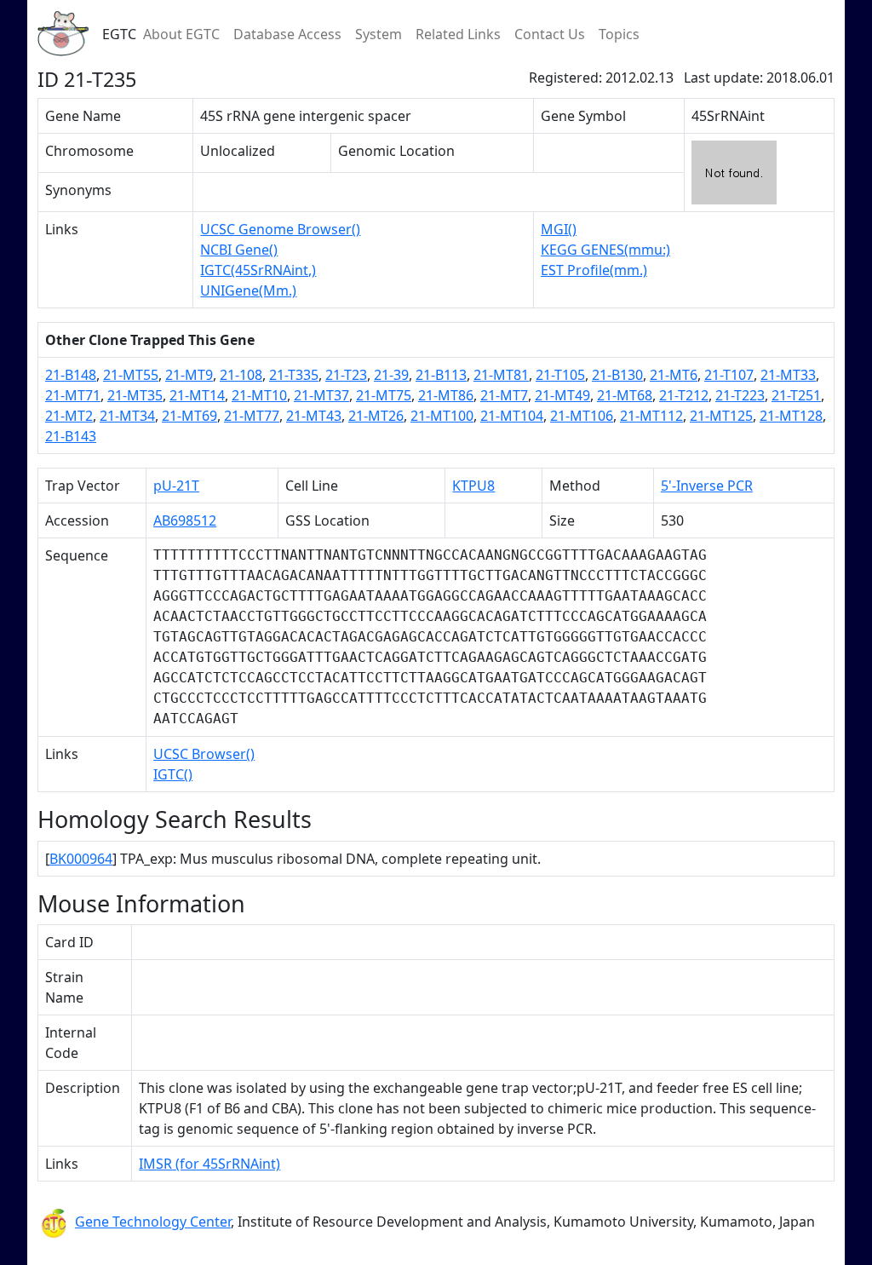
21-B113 (441, 374)
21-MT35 (135, 395)
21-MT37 (321, 395)
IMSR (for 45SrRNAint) (209, 1163)
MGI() (559, 229)
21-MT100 (441, 415)
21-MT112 (651, 415)
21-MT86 (445, 395)
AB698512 (184, 520)
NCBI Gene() (239, 249)
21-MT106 (581, 415)
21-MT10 (259, 395)
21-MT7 (504, 395)
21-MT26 (376, 415)
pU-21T (176, 485)
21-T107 (729, 374)
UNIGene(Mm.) (248, 290)
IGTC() (172, 774)
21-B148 (70, 374)
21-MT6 (673, 374)
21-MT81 (501, 374)
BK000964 (80, 858)
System (378, 34)
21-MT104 (511, 415)
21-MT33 (788, 374)
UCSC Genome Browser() (280, 229)
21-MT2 (69, 415)
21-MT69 (189, 415)
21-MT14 (197, 395)
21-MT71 (72, 395)
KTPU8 (473, 485)
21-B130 (617, 374)
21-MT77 (251, 415)
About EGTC (181, 34)
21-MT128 (791, 415)
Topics (619, 34)
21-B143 (70, 436)
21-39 (391, 374)
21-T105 (560, 374)
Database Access (287, 34)
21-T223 (740, 395)
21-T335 (293, 374)
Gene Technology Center (153, 1221)
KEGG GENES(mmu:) (605, 249)
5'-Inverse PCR (707, 485)
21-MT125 (721, 415)
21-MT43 (313, 415)
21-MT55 (130, 374)
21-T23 (346, 374)
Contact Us (549, 34)
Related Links (458, 34)
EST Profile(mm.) (594, 270)
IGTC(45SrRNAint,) (258, 270)
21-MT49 (562, 395)
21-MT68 (624, 395)
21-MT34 (127, 415)
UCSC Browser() (204, 754)
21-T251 (796, 395)
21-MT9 (189, 374)
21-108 (241, 374)
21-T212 (683, 395)
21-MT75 (383, 395)
